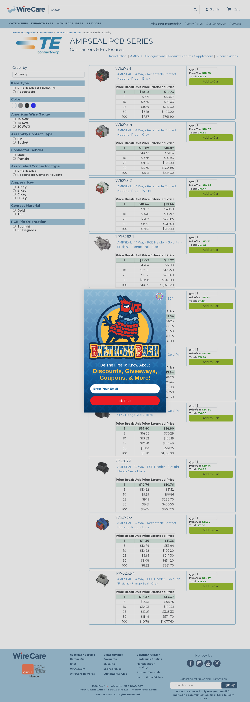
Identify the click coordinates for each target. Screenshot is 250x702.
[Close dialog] (159, 296)
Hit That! (125, 401)
